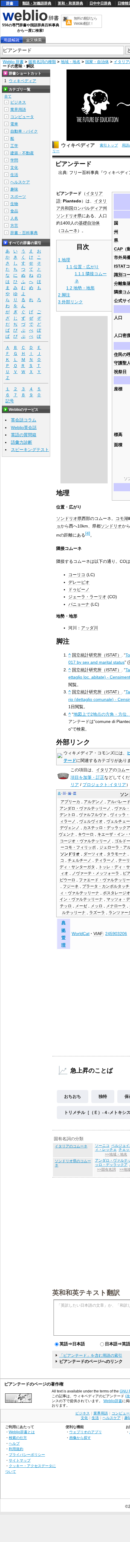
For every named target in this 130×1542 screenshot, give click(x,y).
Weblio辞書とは (22, 1432)
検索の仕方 (18, 1438)
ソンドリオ (111, 526)
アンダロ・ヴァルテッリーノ (85, 808)
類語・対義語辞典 (36, 3)
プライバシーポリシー (27, 1455)
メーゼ (81, 906)
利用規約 (16, 1449)
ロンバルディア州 (90, 208)
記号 (9, 400)
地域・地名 (70, 62)
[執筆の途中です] (63, 778)
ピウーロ (67, 880)
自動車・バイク (24, 131)
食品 (14, 211)
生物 (14, 204)
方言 (14, 225)
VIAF (98, 933)
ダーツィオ (93, 854)
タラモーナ (116, 854)
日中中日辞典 (100, 3)
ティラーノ (105, 860)
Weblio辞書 (112, 1401)
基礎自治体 (89, 223)
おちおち (72, 1096)
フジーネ (71, 886)
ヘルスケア (20, 182)
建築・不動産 (22, 153)
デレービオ (78, 582)
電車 (14, 124)
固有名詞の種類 (42, 62)
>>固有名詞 (106, 1169)
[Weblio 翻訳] (67, 21)
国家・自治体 (97, 62)
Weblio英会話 (24, 427)
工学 (14, 146)
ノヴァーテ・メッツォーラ (95, 873)
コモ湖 (121, 518)
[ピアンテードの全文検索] (34, 40)
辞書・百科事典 (24, 233)
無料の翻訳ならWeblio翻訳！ (85, 21)
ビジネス (18, 102)
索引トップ (109, 145)
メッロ (96, 906)
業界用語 (18, 109)
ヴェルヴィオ (91, 821)
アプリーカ (70, 802)
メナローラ (116, 906)
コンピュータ (22, 117)
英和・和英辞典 (70, 3)
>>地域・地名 (116, 1154)
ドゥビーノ (78, 589)
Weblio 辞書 (13, 62)
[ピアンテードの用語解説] (11, 40)
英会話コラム (23, 420)
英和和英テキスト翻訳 (86, 1292)
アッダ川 (89, 627)
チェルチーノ (79, 860)
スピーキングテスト (30, 449)
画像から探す (80, 1438)
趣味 (14, 189)
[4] (87, 533)
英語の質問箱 (23, 434)
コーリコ (76, 574)
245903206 (116, 933)
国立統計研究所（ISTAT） (97, 655)
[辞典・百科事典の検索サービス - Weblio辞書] (30, 20)
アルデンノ (93, 802)
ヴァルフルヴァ (92, 815)
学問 (14, 160)
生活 (14, 175)
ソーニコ (102, 1145)
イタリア (104, 769)
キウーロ (86, 834)
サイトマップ (20, 1460)
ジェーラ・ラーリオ (87, 596)
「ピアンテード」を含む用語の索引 (90, 1355)
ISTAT (120, 266)
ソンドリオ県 (69, 215)
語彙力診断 (21, 442)
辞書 (9, 3)
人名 (14, 218)
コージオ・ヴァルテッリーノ (85, 841)
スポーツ (18, 196)
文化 (14, 167)
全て (7, 96)
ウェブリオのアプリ (85, 1432)
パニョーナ (78, 604)
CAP (118, 249)
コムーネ (68, 230)
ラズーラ (97, 913)
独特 (103, 1096)
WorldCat (80, 933)
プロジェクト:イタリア (104, 784)
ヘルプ (14, 1443)
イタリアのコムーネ (71, 1146)
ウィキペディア (78, 145)
